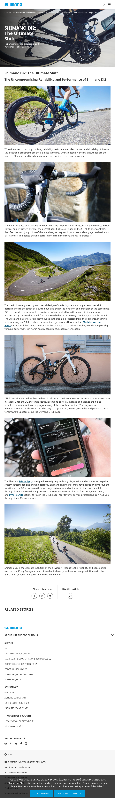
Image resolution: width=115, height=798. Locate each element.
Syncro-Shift (16, 494)
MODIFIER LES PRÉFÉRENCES (69, 793)
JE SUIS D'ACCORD (41, 793)
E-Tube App (25, 481)
